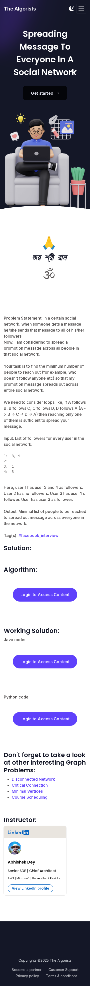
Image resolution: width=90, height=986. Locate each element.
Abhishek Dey (21, 862)
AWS (11, 878)
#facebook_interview (38, 535)
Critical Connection (30, 785)
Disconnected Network (33, 779)
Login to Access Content (45, 594)
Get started (42, 93)
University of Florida (46, 878)
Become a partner (27, 969)
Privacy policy (27, 976)
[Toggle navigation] (81, 9)
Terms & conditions (62, 976)
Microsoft (23, 878)
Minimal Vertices (27, 791)
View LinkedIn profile (30, 888)
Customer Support (63, 969)
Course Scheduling (30, 797)
